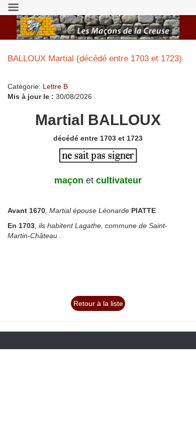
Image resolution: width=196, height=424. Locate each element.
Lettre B (55, 86)
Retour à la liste (98, 303)
